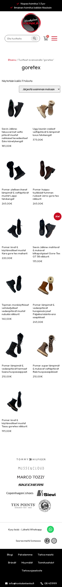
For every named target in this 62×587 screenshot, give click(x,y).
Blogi (10, 554)
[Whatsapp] (50, 529)
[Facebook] (47, 541)
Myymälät (27, 562)
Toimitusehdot (46, 562)
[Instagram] (54, 541)
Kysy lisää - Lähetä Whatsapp (25, 529)
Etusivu (12, 59)
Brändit (12, 562)
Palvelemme (25, 554)
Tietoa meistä (45, 554)
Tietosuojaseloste (32, 570)
